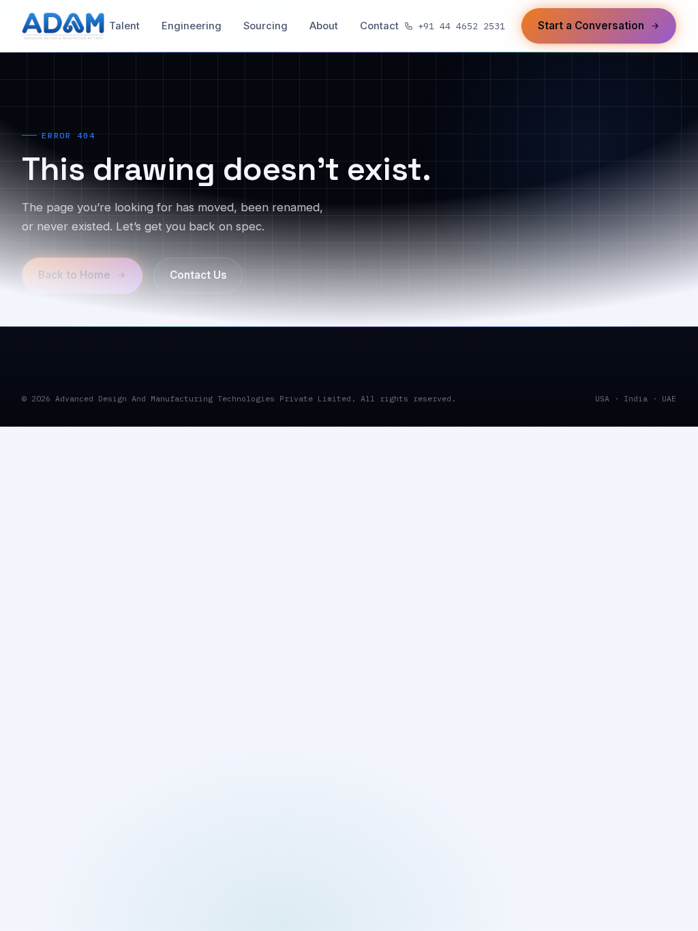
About (323, 26)
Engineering (192, 26)
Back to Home (74, 275)
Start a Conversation (591, 25)
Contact (379, 26)
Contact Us (198, 275)
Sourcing (265, 26)
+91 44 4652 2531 (461, 26)
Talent (124, 26)
